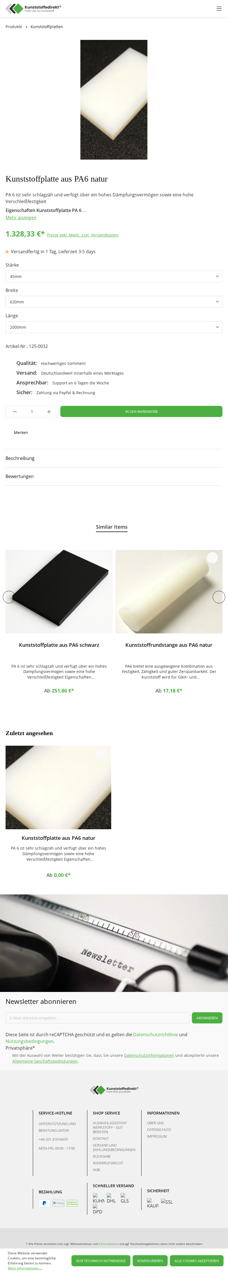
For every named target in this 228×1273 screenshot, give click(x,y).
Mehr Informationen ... (25, 1268)
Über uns (155, 1122)
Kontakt (101, 1138)
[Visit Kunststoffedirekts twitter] (165, 1234)
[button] (114, 458)
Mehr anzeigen (21, 217)
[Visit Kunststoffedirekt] (9, 502)
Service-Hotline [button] (55, 1113)
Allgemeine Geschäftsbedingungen (45, 1061)
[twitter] (47, 502)
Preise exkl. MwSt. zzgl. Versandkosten (82, 235)
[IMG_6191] (114, 100)
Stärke (12, 265)
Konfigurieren (150, 1261)
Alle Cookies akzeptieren (197, 1261)
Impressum (157, 1136)
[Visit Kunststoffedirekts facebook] (28, 502)
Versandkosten (108, 1244)
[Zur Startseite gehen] (33, 8)
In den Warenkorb (141, 411)
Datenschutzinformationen (149, 1055)
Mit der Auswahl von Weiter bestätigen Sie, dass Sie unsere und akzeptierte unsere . (115, 1058)
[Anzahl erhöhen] (50, 411)
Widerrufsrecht (108, 1162)
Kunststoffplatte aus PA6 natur (58, 838)
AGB (96, 1169)
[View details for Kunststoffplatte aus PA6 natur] (58, 787)
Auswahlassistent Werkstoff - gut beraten (110, 1127)
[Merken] (102, 557)
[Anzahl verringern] (13, 411)
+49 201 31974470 (53, 1139)
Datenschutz (159, 1129)
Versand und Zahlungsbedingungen (114, 1147)
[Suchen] (191, 8)
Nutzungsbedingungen (29, 1041)
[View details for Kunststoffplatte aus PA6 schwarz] (59, 591)
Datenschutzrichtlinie (155, 1034)
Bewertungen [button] (20, 476)
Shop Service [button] (106, 1113)
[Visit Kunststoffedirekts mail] (67, 502)
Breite (12, 290)
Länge (12, 316)
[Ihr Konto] (205, 8)
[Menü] (219, 8)
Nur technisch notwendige (101, 1261)
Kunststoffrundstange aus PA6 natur (168, 645)
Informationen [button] (163, 1113)
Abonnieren (207, 1018)
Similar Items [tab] (112, 526)
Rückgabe (102, 1156)
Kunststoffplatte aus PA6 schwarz (59, 645)
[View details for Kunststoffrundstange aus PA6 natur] (168, 591)
